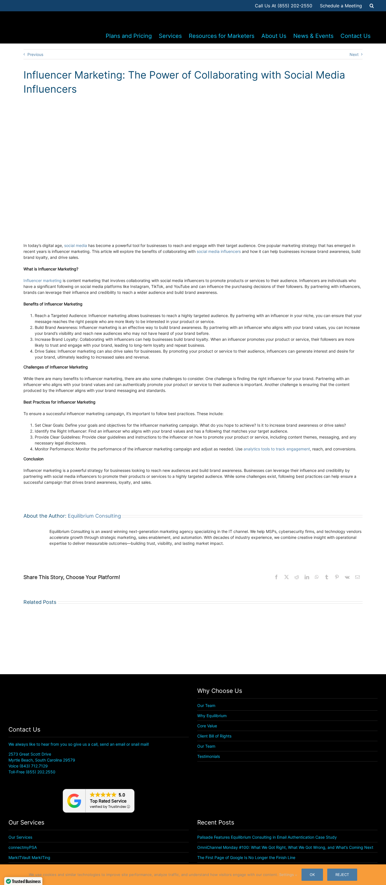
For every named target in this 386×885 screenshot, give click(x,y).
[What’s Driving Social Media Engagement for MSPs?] (149, 634)
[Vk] (347, 577)
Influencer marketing (42, 280)
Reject (342, 874)
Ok (312, 874)
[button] (372, 5)
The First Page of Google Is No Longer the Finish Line (246, 857)
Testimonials (208, 756)
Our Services (20, 837)
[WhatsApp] (317, 577)
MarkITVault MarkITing (29, 857)
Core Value (207, 725)
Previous (35, 54)
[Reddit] (297, 577)
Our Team (206, 705)
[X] (286, 577)
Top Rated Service (108, 801)
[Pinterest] (337, 577)
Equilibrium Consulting (94, 516)
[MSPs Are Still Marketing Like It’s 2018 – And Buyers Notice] (237, 634)
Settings (287, 874)
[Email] (357, 577)
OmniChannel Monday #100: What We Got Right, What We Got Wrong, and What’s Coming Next (285, 847)
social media (75, 245)
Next (354, 54)
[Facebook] (276, 577)
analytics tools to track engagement (277, 448)
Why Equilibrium (212, 715)
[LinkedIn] (307, 577)
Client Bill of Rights (214, 736)
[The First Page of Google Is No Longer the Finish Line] (61, 634)
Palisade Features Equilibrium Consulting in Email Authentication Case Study (267, 837)
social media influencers (219, 251)
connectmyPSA (22, 847)
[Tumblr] (327, 577)
